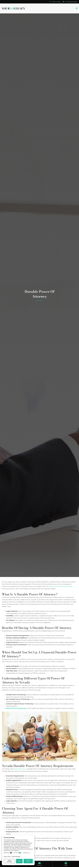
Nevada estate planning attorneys (61, 586)
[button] (64, 8)
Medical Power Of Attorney (16, 708)
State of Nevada (19, 769)
